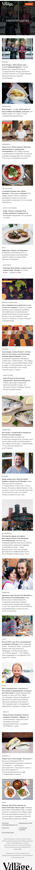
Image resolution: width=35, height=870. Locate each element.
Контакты (5, 828)
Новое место (7, 265)
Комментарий (6, 106)
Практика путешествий (9, 302)
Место (4, 247)
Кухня (4, 639)
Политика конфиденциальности (6, 824)
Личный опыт (6, 429)
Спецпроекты (6, 144)
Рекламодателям (6, 832)
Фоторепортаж (7, 533)
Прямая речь (6, 592)
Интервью (5, 62)
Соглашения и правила (23, 828)
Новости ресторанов (9, 208)
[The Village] (8, 4)
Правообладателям (23, 823)
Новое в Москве (8, 375)
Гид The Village (7, 188)
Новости (6, 712)
